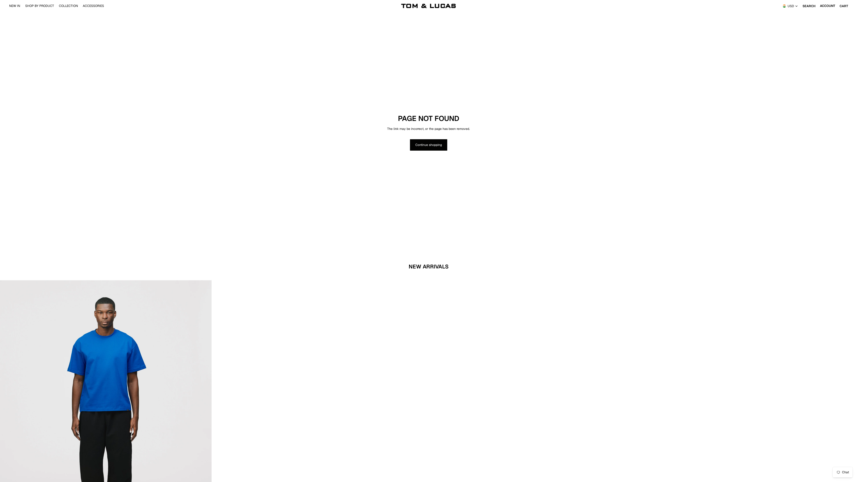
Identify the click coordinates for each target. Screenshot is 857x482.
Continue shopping (428, 145)
